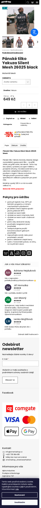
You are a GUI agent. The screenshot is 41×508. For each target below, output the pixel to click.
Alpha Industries (8, 471)
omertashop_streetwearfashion (18, 460)
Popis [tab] (7, 145)
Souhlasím (19, 502)
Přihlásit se (10, 380)
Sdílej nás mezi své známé (16, 457)
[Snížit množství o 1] (24, 105)
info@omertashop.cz (14, 452)
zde (17, 489)
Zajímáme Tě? (8, 476)
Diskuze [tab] (15, 145)
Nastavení (20, 495)
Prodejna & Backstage (11, 473)
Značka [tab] (23, 145)
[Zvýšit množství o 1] (34, 105)
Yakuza (13, 90)
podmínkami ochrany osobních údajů (18, 372)
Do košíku (22, 111)
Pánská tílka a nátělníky (25, 124)
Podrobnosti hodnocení (12, 53)
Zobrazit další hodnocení (28, 334)
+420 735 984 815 (13, 454)
